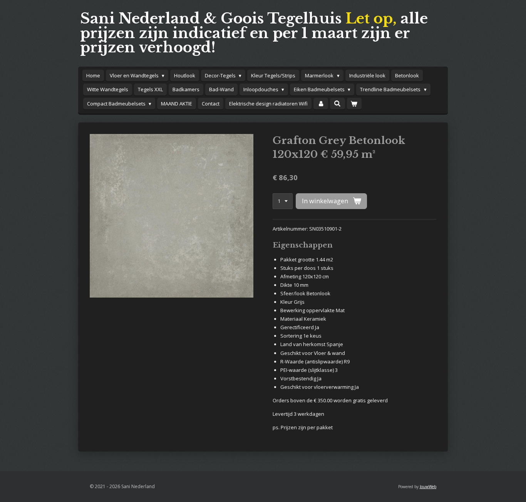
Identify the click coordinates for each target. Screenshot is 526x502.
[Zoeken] (337, 103)
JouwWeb (428, 486)
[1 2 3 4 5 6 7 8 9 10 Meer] (283, 201)
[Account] (320, 104)
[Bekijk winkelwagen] (354, 104)
